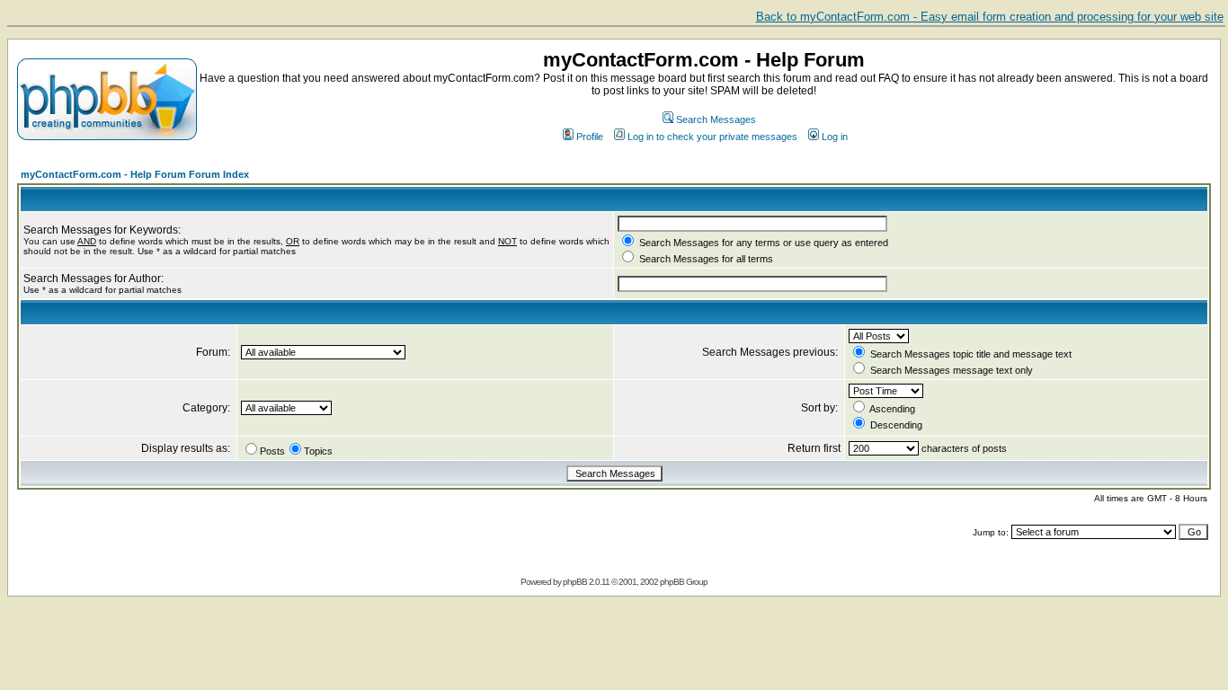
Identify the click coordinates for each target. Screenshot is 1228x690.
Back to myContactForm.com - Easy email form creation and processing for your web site (990, 16)
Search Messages (716, 119)
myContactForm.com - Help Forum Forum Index (135, 174)
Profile (589, 136)
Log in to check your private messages (712, 136)
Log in (835, 136)
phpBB (575, 582)
